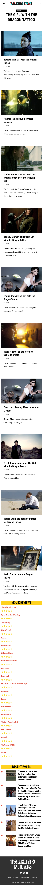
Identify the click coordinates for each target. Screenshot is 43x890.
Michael (4, 737)
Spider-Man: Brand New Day (10, 615)
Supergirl (4, 638)
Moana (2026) (6, 630)
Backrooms (5, 668)
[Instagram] (24, 873)
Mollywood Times (7, 653)
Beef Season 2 (6, 730)
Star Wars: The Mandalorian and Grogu (14, 684)
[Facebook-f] (18, 873)
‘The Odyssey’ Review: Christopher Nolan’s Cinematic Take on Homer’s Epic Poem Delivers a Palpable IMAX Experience (29, 810)
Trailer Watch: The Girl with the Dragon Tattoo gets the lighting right (19, 177)
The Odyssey (5, 623)
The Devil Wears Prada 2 (9, 722)
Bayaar (3, 699)
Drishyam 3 (5, 676)
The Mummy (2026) (8, 745)
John (7, 125)
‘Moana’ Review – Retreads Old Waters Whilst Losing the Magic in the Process (29, 825)
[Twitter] (21, 873)
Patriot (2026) (6, 714)
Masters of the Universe (9, 661)
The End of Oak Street (8, 607)
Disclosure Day (6, 645)
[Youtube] (27, 873)
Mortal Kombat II (6, 707)
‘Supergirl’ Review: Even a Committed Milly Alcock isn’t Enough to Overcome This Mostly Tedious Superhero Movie (29, 840)
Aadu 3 (3, 753)
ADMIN (8, 66)
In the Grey (5, 691)
